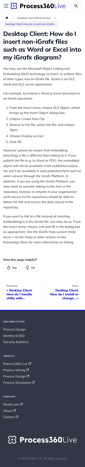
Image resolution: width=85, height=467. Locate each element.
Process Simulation (17, 383)
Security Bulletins (16, 342)
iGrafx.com (11, 404)
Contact (9, 417)
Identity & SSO (14, 336)
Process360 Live (15, 364)
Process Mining (14, 370)
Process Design (14, 329)
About (7, 411)
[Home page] (7, 18)
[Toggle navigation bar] (6, 6)
